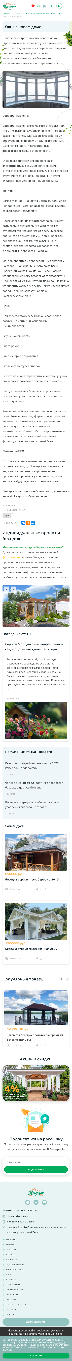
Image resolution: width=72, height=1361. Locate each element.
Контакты (11, 1280)
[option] (36, 1019)
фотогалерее (11, 557)
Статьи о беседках (16, 1305)
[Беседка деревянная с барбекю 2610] (36, 857)
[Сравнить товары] (39, 5)
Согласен (36, 1355)
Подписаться (36, 1169)
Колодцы (11, 1255)
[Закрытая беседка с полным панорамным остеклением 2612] (36, 1015)
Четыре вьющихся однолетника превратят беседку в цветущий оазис (34, 785)
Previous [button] (61, 979)
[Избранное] (33, 6)
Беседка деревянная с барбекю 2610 (32, 879)
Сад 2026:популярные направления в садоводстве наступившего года (34, 646)
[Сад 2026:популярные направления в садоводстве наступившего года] (36, 720)
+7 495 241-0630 (59, 6)
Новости (11, 1310)
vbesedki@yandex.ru (17, 1216)
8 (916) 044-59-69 (16, 1221)
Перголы (11, 1250)
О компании (13, 1285)
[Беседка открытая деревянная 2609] (36, 926)
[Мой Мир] (33, 523)
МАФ (8, 1275)
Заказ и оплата (14, 1295)
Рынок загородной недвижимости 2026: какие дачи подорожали (32, 765)
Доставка (11, 1300)
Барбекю (10, 1244)
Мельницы (11, 1260)
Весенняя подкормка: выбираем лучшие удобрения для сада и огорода (32, 805)
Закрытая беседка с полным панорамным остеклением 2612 (35, 1037)
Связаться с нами (36, 1322)
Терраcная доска (15, 1270)
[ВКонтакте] (23, 523)
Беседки (10, 1239)
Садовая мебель (15, 1265)
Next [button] (67, 979)
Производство (14, 1290)
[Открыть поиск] (52, 6)
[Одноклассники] (28, 523)
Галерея (10, 1315)
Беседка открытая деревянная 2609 (31, 948)
